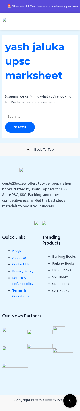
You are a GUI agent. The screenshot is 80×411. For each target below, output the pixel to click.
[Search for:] (27, 116)
